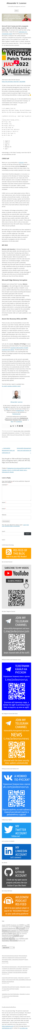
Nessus (5, 930)
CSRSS (8, 435)
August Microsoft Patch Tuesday (11, 988)
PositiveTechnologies (9, 932)
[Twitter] (15, 426)
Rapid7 (15, 933)
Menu (16, 10)
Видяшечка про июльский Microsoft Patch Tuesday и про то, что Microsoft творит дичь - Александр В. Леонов (16, 470)
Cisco (25, 925)
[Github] (17, 426)
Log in (3, 539)
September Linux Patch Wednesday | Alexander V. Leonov (16, 994)
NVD (9, 930)
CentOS (8, 925)
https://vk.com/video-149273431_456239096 (13, 81)
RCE (18, 933)
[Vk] (13, 426)
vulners (17, 938)
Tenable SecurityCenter (7, 936)
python (4, 933)
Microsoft (12, 435)
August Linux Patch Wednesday (11, 996)
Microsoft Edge (18, 435)
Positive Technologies (22, 932)
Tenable (27, 435)
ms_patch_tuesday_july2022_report (11, 386)
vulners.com (23, 938)
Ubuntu (21, 936)
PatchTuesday (23, 930)
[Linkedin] (11, 426)
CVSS (3, 926)
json (24, 926)
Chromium (13, 925)
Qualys (9, 933)
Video (22, 431)
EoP (12, 926)
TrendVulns (15, 936)
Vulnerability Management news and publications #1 (8, 450)
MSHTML (27, 928)
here (7, 409)
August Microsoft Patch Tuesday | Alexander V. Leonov (15, 977)
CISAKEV (21, 925)
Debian (6, 926)
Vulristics (21, 162)
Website (4, 515)
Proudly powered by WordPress (9, 1007)
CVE (28, 925)
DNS (10, 926)
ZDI (24, 940)
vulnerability (8, 938)
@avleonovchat (16, 414)
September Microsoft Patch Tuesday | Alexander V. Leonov (16, 987)
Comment (5, 484)
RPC (24, 435)
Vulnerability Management (8, 433)
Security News (17, 431)
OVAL (17, 930)
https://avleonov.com (7, 1026)
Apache (3, 925)
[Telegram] (22, 426)
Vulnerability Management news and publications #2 (24, 450)
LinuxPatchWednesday (9, 928)
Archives (4, 945)
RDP (20, 933)
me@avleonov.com (7, 1028)
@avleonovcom (20, 410)
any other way (23, 1028)
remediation (24, 933)
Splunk (11, 935)
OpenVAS (13, 930)
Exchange (16, 926)
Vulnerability (27, 431)
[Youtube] (20, 426)
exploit (21, 926)
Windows (14, 940)
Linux (27, 926)
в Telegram (19, 421)
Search (3, 531)
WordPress (20, 940)
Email (4, 508)
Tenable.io (22, 935)
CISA (18, 925)
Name (4, 502)
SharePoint (5, 935)
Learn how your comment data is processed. (15, 525)
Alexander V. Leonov (16, 3)
